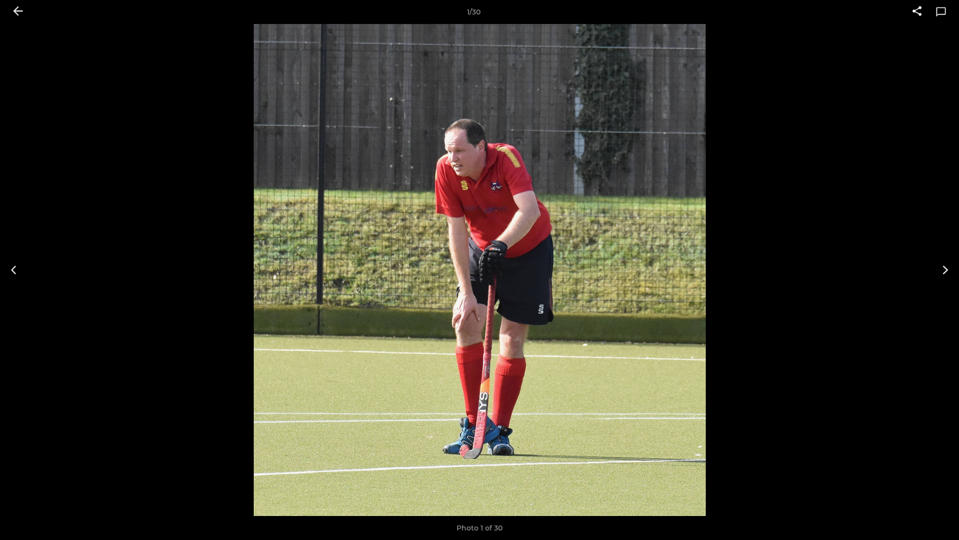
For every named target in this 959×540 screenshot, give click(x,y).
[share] (917, 12)
